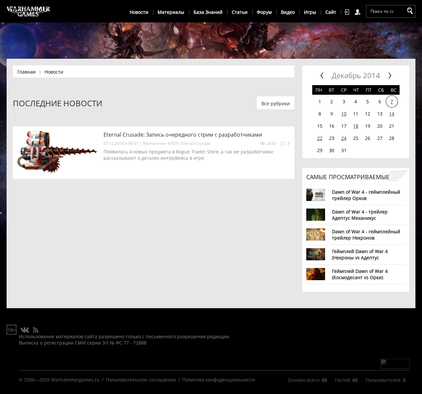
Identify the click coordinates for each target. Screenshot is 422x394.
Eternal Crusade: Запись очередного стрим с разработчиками (183, 134)
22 (319, 138)
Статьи (240, 12)
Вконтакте (24, 330)
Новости (139, 12)
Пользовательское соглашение (141, 380)
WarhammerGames (29, 11)
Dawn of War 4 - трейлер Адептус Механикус (360, 215)
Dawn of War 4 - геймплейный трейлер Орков (366, 195)
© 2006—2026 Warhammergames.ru (59, 380)
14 (391, 114)
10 (344, 114)
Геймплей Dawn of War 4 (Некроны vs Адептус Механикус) (360, 254)
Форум (264, 12)
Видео (288, 12)
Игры (310, 12)
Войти (347, 12)
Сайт (330, 12)
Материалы (171, 12)
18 (355, 126)
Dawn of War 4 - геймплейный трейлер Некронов (366, 234)
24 (344, 138)
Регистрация (359, 12)
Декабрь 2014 (356, 75)
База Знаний (208, 12)
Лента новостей (36, 330)
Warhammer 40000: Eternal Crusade (176, 143)
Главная (26, 72)
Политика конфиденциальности (218, 380)
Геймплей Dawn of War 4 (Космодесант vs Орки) (360, 274)
